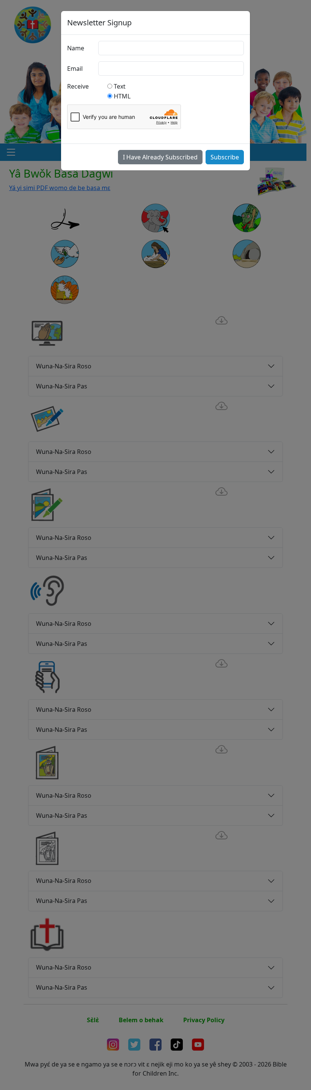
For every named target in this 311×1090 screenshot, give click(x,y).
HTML (122, 96)
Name (75, 48)
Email (75, 68)
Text (120, 86)
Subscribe (224, 157)
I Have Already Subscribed (160, 157)
